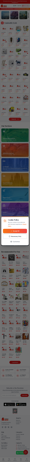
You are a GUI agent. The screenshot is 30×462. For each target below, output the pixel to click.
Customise (16, 242)
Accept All (16, 231)
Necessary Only (16, 236)
